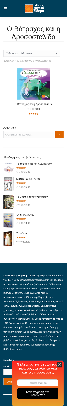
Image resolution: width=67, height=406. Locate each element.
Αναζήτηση (9, 127)
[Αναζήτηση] (59, 134)
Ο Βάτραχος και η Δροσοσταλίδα (34, 104)
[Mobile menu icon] (5, 9)
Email (7, 366)
